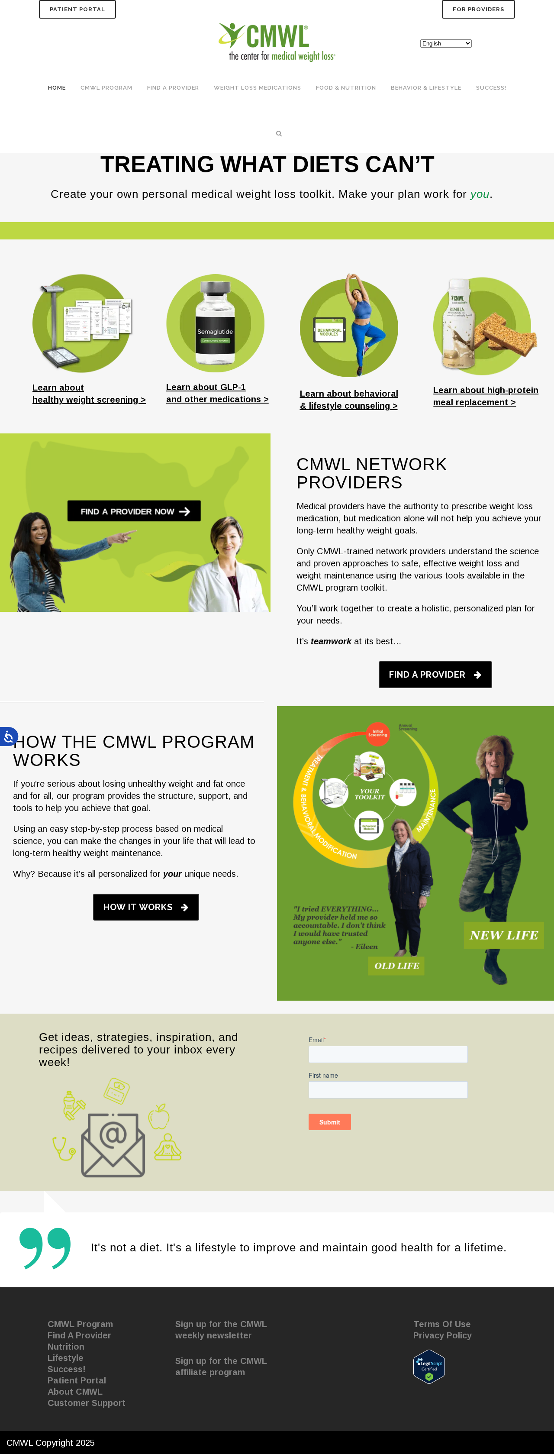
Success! (67, 1369)
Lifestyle (66, 1358)
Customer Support (87, 1403)
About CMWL (75, 1391)
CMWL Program (80, 1324)
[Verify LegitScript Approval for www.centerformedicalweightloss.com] (429, 1366)
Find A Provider (79, 1335)
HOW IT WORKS (138, 907)
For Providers (478, 9)
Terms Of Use (442, 1324)
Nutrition (66, 1346)
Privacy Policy (442, 1335)
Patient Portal (77, 9)
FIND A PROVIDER (427, 674)
